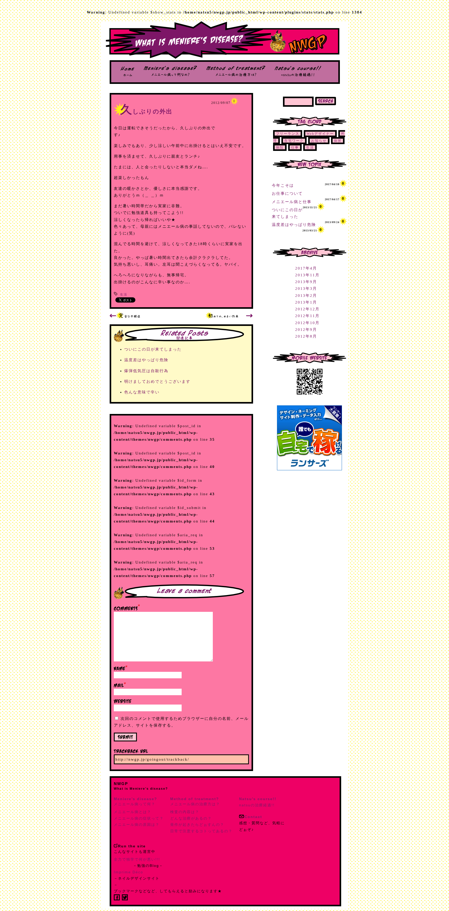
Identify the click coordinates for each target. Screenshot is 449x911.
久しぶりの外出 (146, 111)
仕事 (295, 147)
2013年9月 (306, 282)
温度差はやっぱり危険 (146, 360)
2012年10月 (307, 323)
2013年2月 (306, 295)
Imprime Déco (128, 872)
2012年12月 (307, 309)
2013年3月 (306, 288)
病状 (338, 141)
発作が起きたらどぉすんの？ (197, 824)
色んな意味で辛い (142, 392)
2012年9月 (306, 329)
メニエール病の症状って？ (139, 818)
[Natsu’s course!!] (298, 75)
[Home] (127, 75)
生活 (123, 294)
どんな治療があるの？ (191, 818)
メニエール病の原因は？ (137, 824)
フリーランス (287, 134)
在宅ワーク (294, 141)
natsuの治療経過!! (257, 802)
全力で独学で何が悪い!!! (137, 859)
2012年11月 (307, 316)
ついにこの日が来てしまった (153, 349)
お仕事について (287, 193)
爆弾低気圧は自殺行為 (146, 371)
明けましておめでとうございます (157, 381)
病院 (280, 147)
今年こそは (283, 185)
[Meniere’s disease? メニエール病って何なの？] (170, 75)
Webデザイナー (320, 134)
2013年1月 (306, 302)
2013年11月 (307, 275)
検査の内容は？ (184, 812)
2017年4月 (306, 268)
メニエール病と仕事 (292, 202)
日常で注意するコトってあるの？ (201, 831)
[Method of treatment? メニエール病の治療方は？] (235, 75)
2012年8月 (306, 336)
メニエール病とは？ (132, 812)
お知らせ (319, 141)
